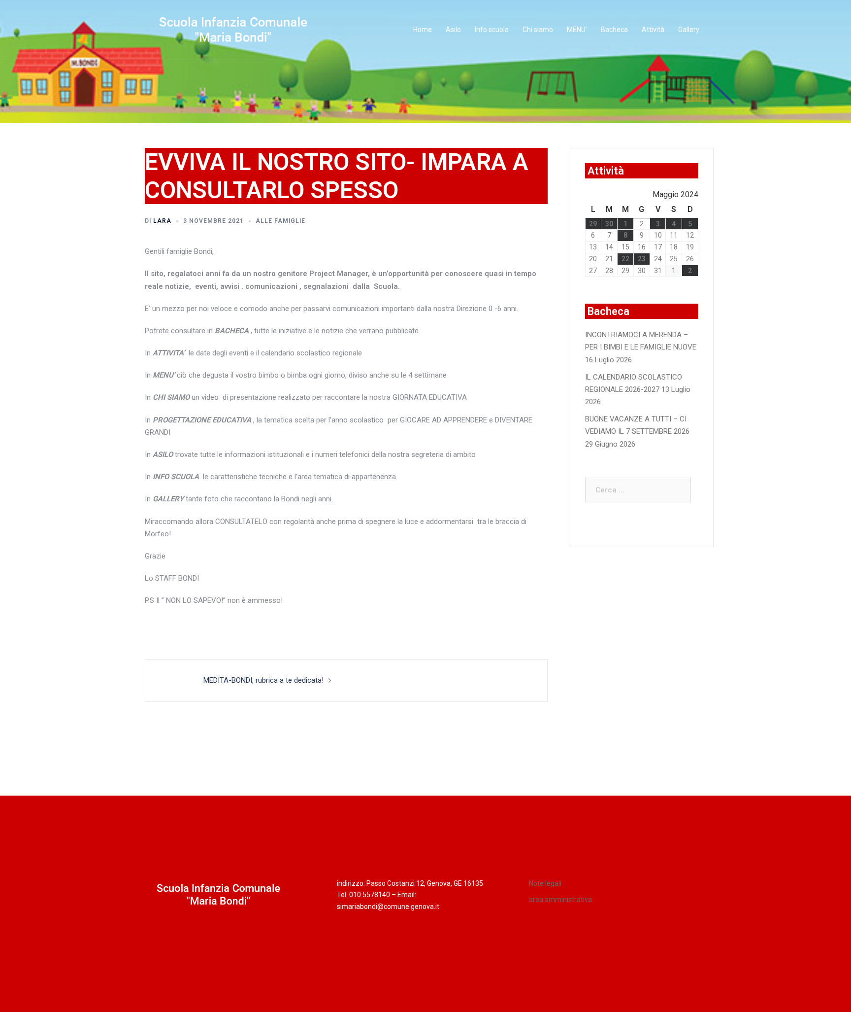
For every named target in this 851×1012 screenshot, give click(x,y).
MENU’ (577, 30)
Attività (653, 30)
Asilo (453, 30)
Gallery (688, 30)
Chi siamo (538, 30)
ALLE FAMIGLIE (280, 220)
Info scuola (492, 30)
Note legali (545, 883)
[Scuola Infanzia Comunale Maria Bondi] (233, 29)
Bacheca (614, 30)
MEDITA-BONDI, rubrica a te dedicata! (263, 680)
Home (422, 30)
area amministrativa (560, 900)
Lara (162, 220)
